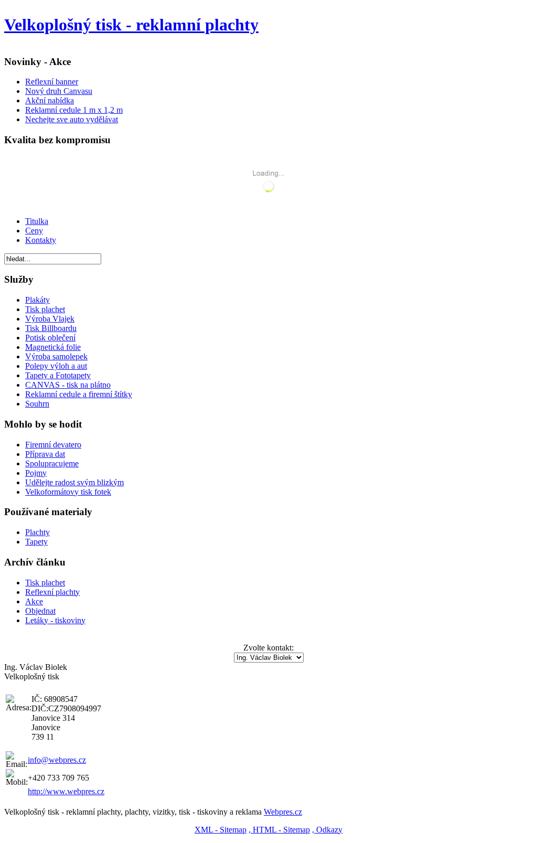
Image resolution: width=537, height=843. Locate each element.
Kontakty (40, 240)
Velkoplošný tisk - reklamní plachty (131, 24)
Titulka (36, 221)
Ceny (34, 230)
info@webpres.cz (57, 759)
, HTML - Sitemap (279, 829)
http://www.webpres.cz (66, 791)
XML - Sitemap (220, 829)
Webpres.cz (283, 811)
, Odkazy (327, 829)
